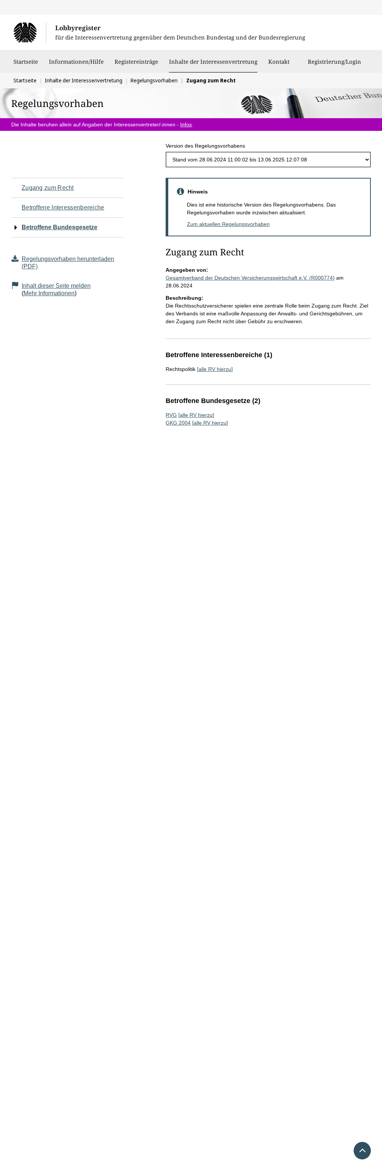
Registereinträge (136, 61)
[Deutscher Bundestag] (29, 32)
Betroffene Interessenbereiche (63, 207)
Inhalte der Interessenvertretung (213, 61)
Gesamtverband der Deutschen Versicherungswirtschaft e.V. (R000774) (250, 278)
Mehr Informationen (49, 293)
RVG (171, 415)
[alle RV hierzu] (215, 369)
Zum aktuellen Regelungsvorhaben (228, 224)
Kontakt (278, 61)
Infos (186, 124)
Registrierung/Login (334, 61)
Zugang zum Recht (48, 188)
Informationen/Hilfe (76, 61)
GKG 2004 (178, 423)
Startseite (25, 61)
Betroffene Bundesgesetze (59, 227)
